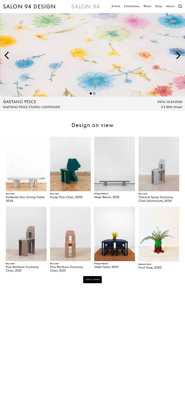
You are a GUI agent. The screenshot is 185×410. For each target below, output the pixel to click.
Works (147, 6)
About (170, 6)
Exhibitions (131, 6)
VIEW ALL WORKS (93, 280)
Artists (115, 6)
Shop (158, 6)
